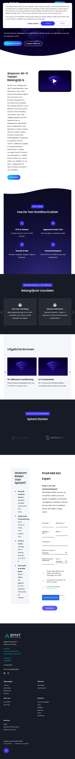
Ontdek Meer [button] (13, 177)
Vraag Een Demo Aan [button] (33, 43)
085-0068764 (7, 660)
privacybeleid (51, 588)
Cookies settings (33, 23)
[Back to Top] (6, 750)
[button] (1, 312)
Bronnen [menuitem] (7, 720)
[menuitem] (6, 685)
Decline (62, 23)
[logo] (13, 636)
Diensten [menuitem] (41, 681)
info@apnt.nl (7, 658)
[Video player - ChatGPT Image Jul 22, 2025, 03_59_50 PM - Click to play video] (55, 81)
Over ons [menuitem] (7, 698)
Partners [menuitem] (41, 698)
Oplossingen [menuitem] (8, 681)
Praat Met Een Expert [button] (13, 43)
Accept (48, 23)
